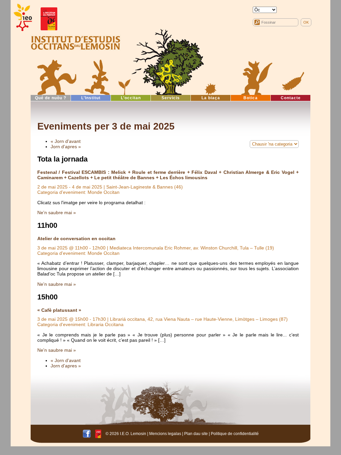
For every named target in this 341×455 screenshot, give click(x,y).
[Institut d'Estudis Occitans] (22, 17)
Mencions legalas (165, 433)
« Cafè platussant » (59, 310)
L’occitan (131, 98)
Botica (250, 98)
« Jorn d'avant (66, 141)
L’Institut (91, 98)
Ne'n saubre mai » (56, 212)
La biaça (210, 98)
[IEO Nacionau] (75, 42)
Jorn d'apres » (66, 146)
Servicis (171, 98)
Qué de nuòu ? (50, 98)
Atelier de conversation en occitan (76, 238)
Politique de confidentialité (235, 433)
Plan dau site (196, 433)
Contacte (291, 98)
